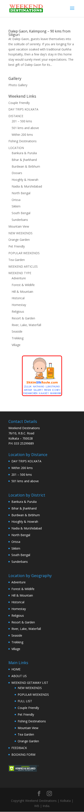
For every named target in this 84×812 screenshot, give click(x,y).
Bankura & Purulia (24, 153)
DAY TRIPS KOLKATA (23, 109)
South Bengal (21, 213)
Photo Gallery (17, 85)
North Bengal (21, 193)
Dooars (17, 173)
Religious (18, 311)
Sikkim (16, 206)
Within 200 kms (22, 135)
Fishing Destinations (22, 141)
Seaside (17, 331)
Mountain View (18, 226)
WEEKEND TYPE (19, 273)
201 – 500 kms (22, 121)
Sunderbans (20, 220)
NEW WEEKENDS (20, 233)
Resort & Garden (23, 318)
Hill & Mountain (22, 292)
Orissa (16, 200)
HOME (15, 669)
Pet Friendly (16, 246)
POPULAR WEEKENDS (24, 253)
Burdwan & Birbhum (26, 166)
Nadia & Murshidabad (27, 186)
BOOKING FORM (23, 754)
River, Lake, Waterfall (26, 325)
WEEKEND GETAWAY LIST (29, 683)
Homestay (19, 305)
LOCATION (16, 148)
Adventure (19, 278)
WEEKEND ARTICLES (23, 266)
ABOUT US (19, 676)
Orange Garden (19, 240)
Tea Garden (16, 260)
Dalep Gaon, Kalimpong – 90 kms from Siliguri (39, 33)
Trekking (17, 338)
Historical (18, 298)
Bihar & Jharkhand (24, 160)
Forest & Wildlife (23, 285)
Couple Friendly (19, 103)
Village (16, 345)
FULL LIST (25, 701)
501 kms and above (25, 128)
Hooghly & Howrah (25, 180)
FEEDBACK (19, 748)
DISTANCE (15, 116)
